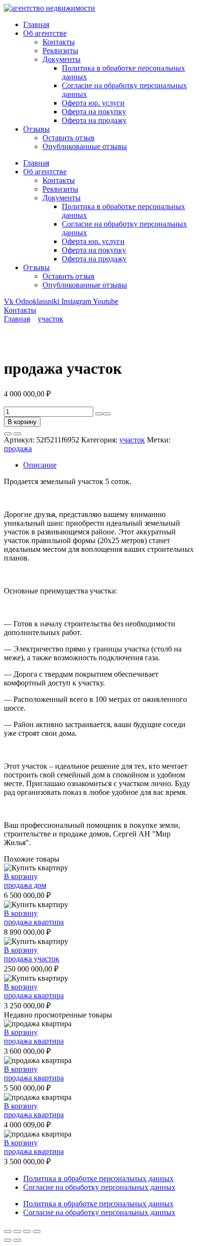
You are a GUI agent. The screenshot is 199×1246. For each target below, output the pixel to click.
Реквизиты (60, 50)
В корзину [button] (21, 876)
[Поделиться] (27, 1231)
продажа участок (31, 959)
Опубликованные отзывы (85, 146)
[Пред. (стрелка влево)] (8, 1240)
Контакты (59, 42)
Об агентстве (45, 33)
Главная (36, 24)
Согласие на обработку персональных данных (99, 1187)
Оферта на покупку (94, 111)
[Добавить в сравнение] (17, 433)
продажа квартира (34, 922)
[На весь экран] (17, 1231)
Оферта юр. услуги (93, 103)
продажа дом (25, 885)
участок (50, 319)
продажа (18, 448)
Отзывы (36, 129)
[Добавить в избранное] (8, 433)
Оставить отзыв (69, 138)
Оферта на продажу (94, 120)
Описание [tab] (40, 465)
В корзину (22, 421)
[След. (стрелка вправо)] (17, 1240)
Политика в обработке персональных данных (98, 1178)
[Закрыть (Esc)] (37, 1231)
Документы (62, 59)
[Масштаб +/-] (8, 1231)
